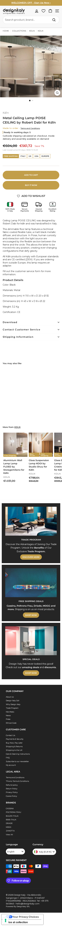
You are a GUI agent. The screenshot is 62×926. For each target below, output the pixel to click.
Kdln (32, 31)
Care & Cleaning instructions (18, 754)
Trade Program (12, 708)
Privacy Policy (12, 792)
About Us (10, 697)
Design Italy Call (12, 700)
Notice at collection (16, 922)
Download (10, 322)
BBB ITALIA (11, 820)
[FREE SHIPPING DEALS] (31, 582)
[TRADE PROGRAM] (31, 521)
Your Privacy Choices (25, 916)
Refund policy (12, 785)
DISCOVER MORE (31, 557)
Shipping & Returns (14, 746)
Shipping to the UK (14, 750)
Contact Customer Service (21, 329)
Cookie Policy (11, 796)
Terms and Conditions (30, 128)
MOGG (8, 827)
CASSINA (10, 808)
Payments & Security (14, 739)
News (8, 715)
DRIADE (9, 823)
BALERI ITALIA (12, 816)
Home (6, 31)
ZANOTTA (10, 831)
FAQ (8, 758)
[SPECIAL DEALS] (31, 640)
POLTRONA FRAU (13, 812)
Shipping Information (18, 336)
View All (9, 834)
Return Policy (11, 789)
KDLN (17, 427)
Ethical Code (11, 723)
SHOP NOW (31, 615)
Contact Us (10, 735)
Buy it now (31, 185)
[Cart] (50, 11)
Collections (19, 31)
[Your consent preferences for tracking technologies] (6, 920)
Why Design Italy (13, 704)
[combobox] (31, 20)
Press (8, 719)
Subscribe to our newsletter (17, 761)
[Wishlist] (43, 11)
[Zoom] (57, 93)
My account (11, 765)
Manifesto (10, 712)
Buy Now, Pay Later (14, 743)
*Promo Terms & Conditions (17, 781)
